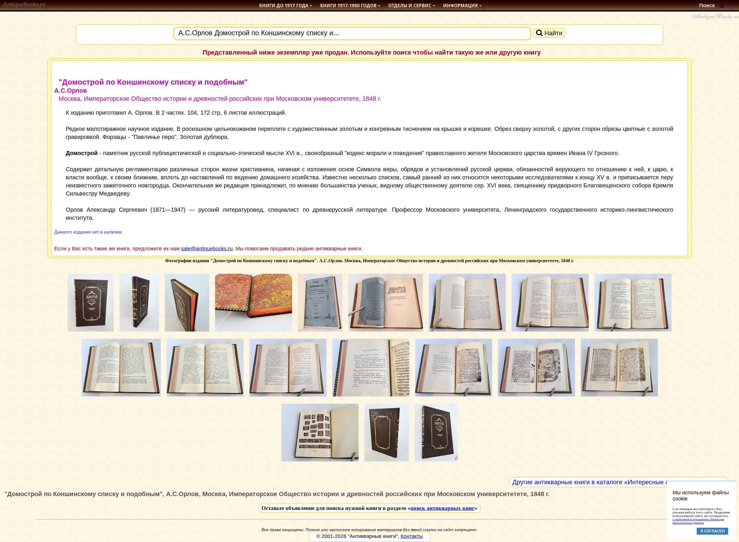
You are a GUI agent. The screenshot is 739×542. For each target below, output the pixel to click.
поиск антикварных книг (442, 508)
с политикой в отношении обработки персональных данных (698, 521)
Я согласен (712, 531)
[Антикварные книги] (24, 5)
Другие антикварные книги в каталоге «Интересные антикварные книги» (618, 482)
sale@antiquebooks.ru (207, 249)
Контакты (412, 536)
